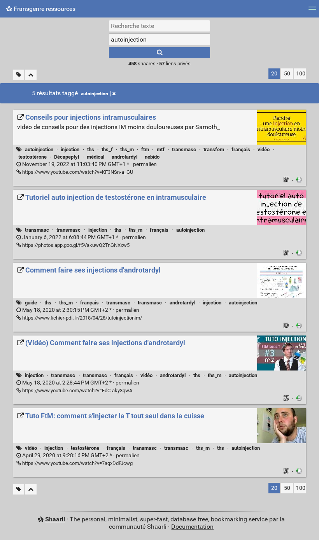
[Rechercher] (159, 52)
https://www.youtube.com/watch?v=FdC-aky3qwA (76, 390)
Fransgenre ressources (43, 8)
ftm (145, 149)
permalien (89, 164)
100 (300, 73)
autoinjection (94, 93)
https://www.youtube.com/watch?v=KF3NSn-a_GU (77, 172)
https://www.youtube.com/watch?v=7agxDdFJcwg (77, 463)
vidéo (264, 149)
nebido (152, 157)
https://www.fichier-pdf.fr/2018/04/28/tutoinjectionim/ (81, 318)
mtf (161, 149)
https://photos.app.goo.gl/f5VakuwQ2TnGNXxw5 (75, 245)
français (240, 149)
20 (274, 73)
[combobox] (159, 39)
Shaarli (55, 519)
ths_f (107, 149)
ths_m (127, 149)
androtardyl (124, 157)
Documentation (192, 526)
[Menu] (312, 10)
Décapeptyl (66, 157)
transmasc (184, 149)
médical (95, 157)
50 (287, 73)
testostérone (32, 157)
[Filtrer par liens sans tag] (18, 75)
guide (31, 303)
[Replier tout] (31, 75)
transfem (213, 149)
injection (70, 149)
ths (90, 149)
